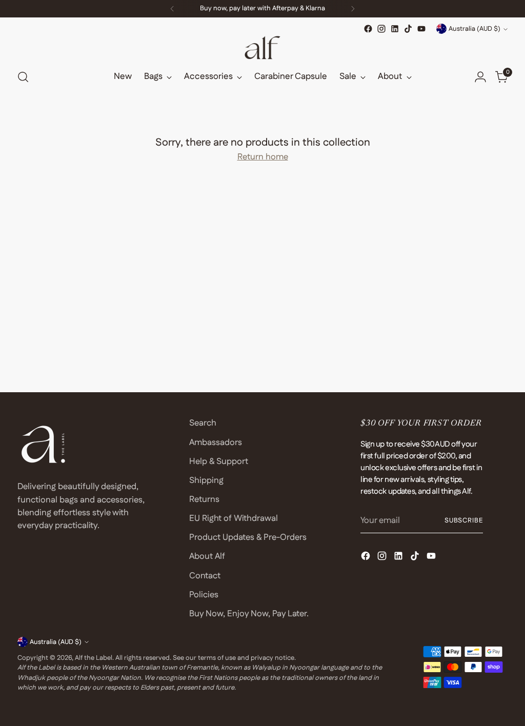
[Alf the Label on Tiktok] (408, 28)
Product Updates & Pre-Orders (248, 537)
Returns (204, 499)
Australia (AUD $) (474, 28)
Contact (204, 576)
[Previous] (172, 8)
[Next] (352, 8)
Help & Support (218, 461)
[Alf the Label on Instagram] (381, 28)
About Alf (207, 556)
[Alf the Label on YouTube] (421, 28)
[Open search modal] (23, 77)
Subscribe (464, 520)
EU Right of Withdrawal (233, 518)
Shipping (206, 480)
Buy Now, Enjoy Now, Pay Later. (249, 614)
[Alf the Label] (262, 47)
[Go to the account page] (480, 77)
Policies (203, 595)
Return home (262, 157)
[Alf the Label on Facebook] (368, 28)
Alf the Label (93, 657)
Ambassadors (215, 442)
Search (202, 423)
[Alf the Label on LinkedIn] (394, 28)
